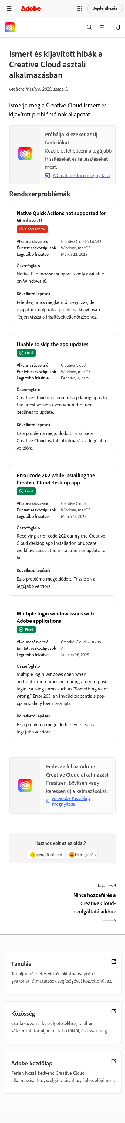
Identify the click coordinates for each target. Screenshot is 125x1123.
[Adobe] (30, 8)
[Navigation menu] (9, 8)
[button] (80, 8)
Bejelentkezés (105, 8)
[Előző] (35, 909)
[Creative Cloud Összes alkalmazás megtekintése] (117, 27)
